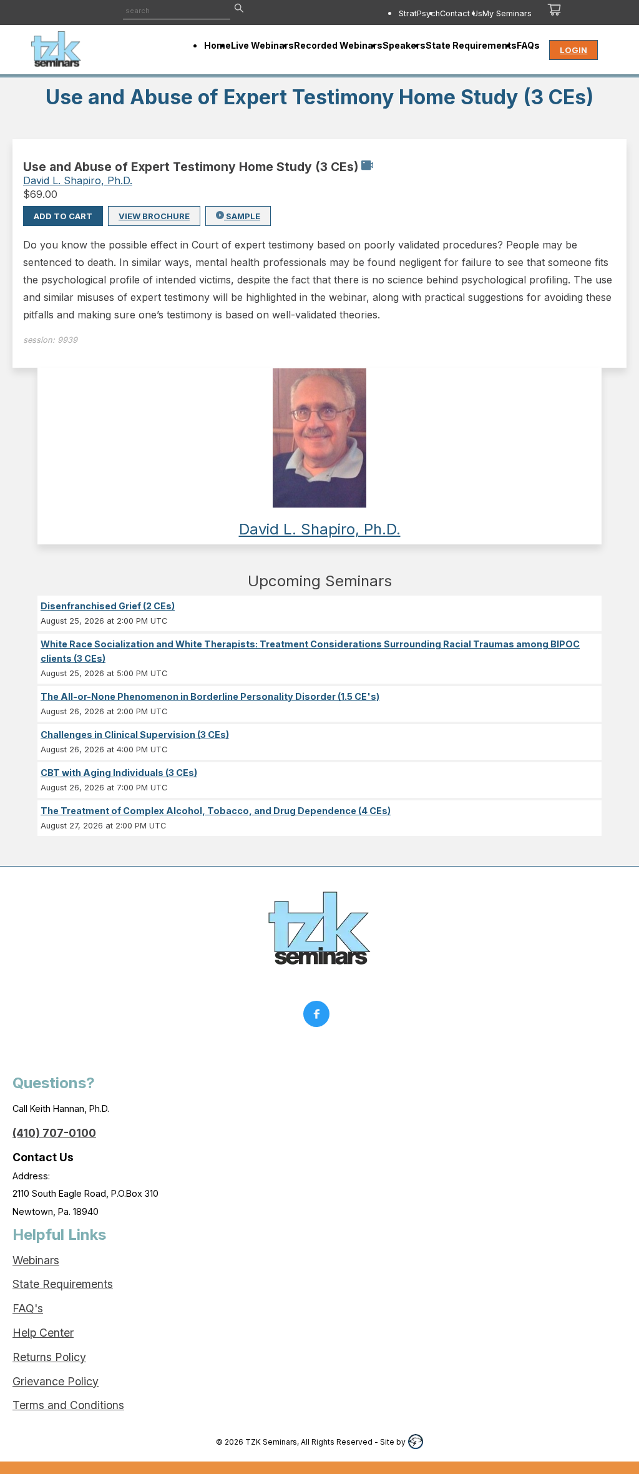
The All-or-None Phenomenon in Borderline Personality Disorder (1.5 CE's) (210, 696)
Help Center (43, 1332)
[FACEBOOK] (319, 1017)
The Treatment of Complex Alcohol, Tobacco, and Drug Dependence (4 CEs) (216, 810)
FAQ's (27, 1308)
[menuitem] (419, 13)
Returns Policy (49, 1356)
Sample (242, 216)
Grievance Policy (55, 1381)
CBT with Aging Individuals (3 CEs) (119, 772)
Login (573, 50)
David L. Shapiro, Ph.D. (77, 180)
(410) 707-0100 (54, 1132)
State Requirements (62, 1283)
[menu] (405, 13)
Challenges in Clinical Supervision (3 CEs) (135, 734)
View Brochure (154, 216)
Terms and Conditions (68, 1405)
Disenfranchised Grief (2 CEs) (108, 606)
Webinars (35, 1260)
